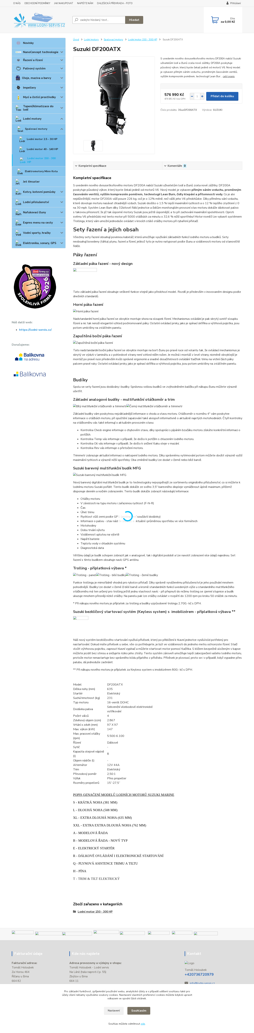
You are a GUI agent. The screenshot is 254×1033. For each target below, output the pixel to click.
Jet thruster (31, 182)
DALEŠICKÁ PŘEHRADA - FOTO (115, 3)
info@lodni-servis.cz (202, 983)
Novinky (28, 43)
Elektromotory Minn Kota (41, 171)
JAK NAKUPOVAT (63, 3)
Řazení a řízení (33, 60)
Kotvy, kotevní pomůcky (39, 192)
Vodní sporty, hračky (37, 233)
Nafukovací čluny (34, 212)
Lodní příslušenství (36, 202)
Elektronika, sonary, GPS (39, 243)
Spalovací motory (36, 129)
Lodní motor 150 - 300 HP (41, 160)
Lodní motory (32, 119)
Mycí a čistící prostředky (39, 97)
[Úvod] (40, 20)
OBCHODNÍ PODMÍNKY (37, 3)
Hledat (134, 20)
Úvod (76, 39)
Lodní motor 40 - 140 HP (42, 149)
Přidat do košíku (222, 96)
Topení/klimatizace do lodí (38, 107)
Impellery (29, 88)
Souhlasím (138, 1011)
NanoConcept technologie (40, 52)
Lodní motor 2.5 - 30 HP (42, 139)
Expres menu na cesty (38, 222)
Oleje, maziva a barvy (36, 78)
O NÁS (16, 3)
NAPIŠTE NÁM (85, 3)
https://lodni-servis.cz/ (35, 330)
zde (143, 1024)
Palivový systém (34, 68)
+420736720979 (199, 974)
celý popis (229, 76)
